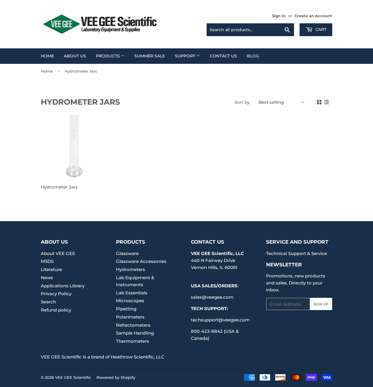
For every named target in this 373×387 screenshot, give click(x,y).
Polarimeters (130, 317)
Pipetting (126, 309)
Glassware (127, 253)
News (47, 277)
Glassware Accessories (141, 261)
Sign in (279, 16)
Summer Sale (149, 56)
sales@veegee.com (212, 297)
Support (185, 56)
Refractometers (133, 325)
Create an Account (313, 16)
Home (47, 56)
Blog (253, 56)
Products (108, 56)
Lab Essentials (131, 292)
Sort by (242, 102)
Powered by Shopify (115, 377)
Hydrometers (130, 269)
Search (48, 302)
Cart (320, 29)
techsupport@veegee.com (220, 320)
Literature (51, 269)
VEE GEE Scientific (73, 377)
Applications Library (63, 286)
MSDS (47, 261)
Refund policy (56, 310)
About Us (75, 56)
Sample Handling (135, 333)
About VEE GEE (58, 253)
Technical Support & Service (296, 253)
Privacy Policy (56, 293)
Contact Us (223, 56)
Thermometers (132, 341)
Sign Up (321, 304)
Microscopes (130, 300)
